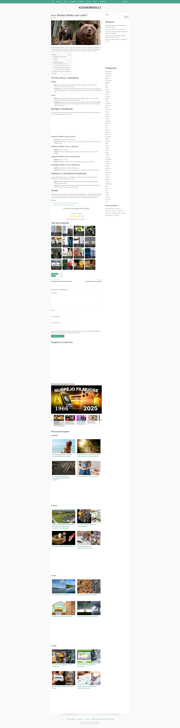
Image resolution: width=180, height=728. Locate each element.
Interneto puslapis (55, 322)
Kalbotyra (107, 123)
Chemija (107, 89)
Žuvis (106, 201)
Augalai (107, 78)
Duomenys (108, 91)
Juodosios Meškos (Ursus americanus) (62, 67)
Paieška (107, 14)
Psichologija (108, 159)
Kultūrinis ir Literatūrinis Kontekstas (61, 71)
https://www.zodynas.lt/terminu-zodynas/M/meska (66, 203)
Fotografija (108, 103)
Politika (107, 154)
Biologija (107, 83)
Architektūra (108, 74)
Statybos (107, 179)
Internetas (107, 116)
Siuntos (107, 170)
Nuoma (107, 152)
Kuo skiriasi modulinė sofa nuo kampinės (115, 29)
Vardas (53, 310)
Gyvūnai (60, 274)
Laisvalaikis (108, 136)
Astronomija (108, 76)
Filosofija (107, 96)
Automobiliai (103, 1)
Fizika (106, 100)
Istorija (107, 118)
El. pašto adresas (55, 316)
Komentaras (54, 293)
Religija (107, 161)
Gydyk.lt (124, 213)
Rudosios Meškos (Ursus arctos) (61, 63)
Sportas (107, 175)
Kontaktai (80, 719)
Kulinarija (73, 1)
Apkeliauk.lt (118, 208)
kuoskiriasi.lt (90, 7)
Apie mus (87, 719)
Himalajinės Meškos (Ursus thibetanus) (62, 69)
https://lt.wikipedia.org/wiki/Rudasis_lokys (64, 205)
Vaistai (106, 190)
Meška (56, 58)
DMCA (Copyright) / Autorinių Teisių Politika (103, 719)
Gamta (94, 1)
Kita (106, 127)
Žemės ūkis (108, 199)
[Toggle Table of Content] (68, 55)
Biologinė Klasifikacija (58, 62)
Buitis (65, 1)
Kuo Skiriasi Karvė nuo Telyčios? (94, 281)
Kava (106, 125)
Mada (88, 1)
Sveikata (58, 1)
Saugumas (107, 168)
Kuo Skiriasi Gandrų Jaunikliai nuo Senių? (61, 281)
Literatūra (107, 141)
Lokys (56, 60)
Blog (106, 85)
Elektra (107, 94)
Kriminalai (107, 130)
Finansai (54, 505)
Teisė (106, 186)
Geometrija (108, 109)
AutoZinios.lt (120, 211)
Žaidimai (107, 197)
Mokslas (81, 1)
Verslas (54, 646)
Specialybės (108, 172)
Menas (107, 145)
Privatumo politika (70, 719)
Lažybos (107, 139)
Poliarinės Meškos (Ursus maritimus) (62, 65)
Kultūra (107, 134)
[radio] (70, 216)
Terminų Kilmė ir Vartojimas (59, 56)
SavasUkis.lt (116, 215)
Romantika (108, 163)
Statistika (107, 177)
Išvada (54, 73)
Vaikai (106, 188)
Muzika (107, 150)
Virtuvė (107, 195)
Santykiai (107, 166)
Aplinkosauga (108, 71)
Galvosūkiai (108, 105)
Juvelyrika (107, 121)
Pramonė (107, 157)
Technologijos (108, 183)
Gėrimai (107, 112)
